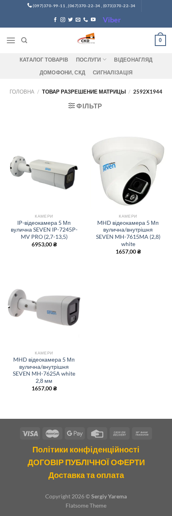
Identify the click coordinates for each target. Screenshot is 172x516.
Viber (112, 19)
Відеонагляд (133, 59)
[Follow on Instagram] (62, 20)
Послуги (88, 59)
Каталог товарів (44, 59)
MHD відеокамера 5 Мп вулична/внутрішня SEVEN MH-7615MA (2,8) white (128, 233)
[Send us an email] (78, 20)
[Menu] (11, 40)
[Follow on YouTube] (93, 20)
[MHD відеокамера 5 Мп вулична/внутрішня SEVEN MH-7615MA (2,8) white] (128, 171)
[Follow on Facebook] (55, 20)
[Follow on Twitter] (70, 20)
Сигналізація (112, 72)
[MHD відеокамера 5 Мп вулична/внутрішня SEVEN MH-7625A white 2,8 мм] (44, 308)
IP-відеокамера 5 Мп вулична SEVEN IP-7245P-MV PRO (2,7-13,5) (44, 230)
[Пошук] (24, 40)
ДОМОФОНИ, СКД (62, 72)
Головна (22, 91)
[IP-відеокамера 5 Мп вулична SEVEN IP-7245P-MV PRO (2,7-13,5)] (44, 171)
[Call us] (85, 20)
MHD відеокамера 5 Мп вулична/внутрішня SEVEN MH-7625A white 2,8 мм (44, 370)
